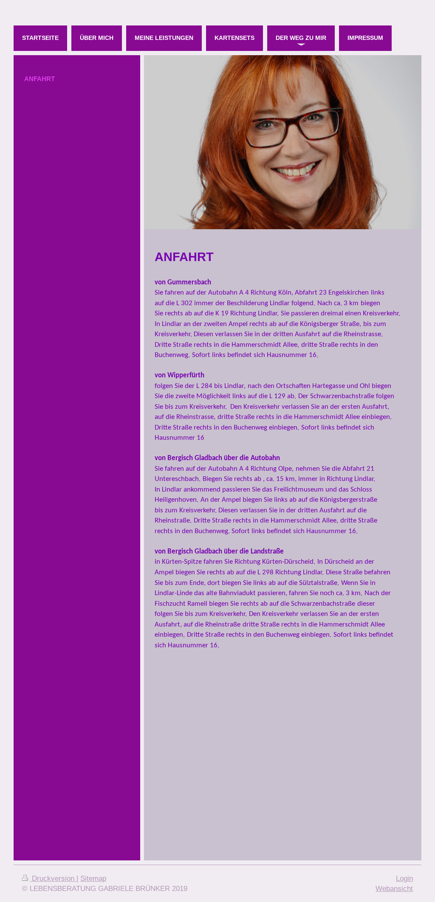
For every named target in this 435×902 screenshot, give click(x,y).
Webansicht (394, 889)
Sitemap (93, 878)
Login (404, 878)
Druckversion (53, 878)
